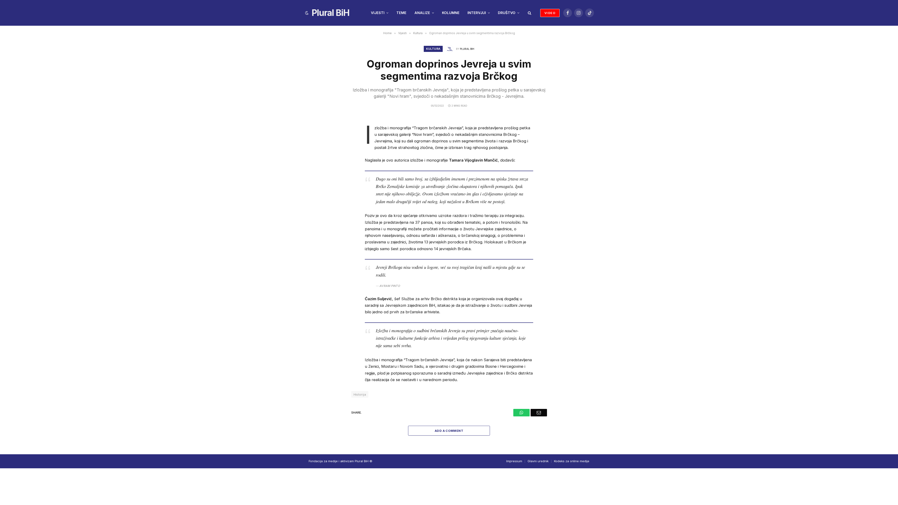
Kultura (433, 48)
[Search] (529, 13)
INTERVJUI (476, 13)
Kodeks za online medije (571, 461)
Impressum (514, 461)
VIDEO (549, 13)
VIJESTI (377, 13)
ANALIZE (422, 13)
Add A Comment (449, 431)
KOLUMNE (451, 13)
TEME (401, 13)
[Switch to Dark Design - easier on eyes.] (307, 13)
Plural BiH (467, 48)
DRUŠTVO (506, 13)
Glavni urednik (538, 461)
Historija (360, 394)
